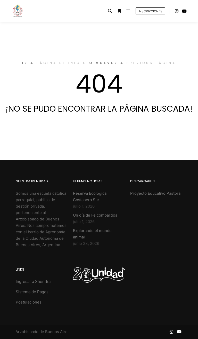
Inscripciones (150, 11)
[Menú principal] (128, 11)
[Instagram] (176, 11)
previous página (151, 63)
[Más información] (119, 11)
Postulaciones (29, 302)
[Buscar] (109, 11)
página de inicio (62, 63)
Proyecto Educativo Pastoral (156, 193)
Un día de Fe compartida (95, 215)
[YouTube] (184, 11)
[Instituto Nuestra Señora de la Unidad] (17, 11)
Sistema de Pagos (32, 291)
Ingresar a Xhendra (33, 281)
